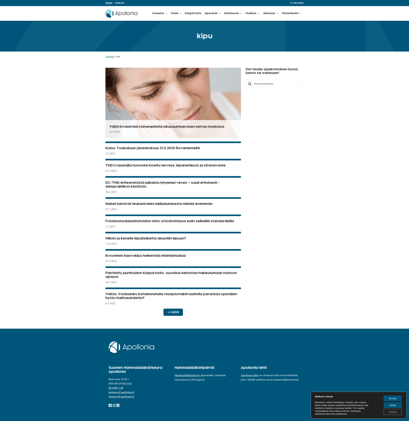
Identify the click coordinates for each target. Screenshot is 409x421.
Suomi (108, 3)
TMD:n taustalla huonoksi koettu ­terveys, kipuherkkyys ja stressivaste (165, 165)
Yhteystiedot (290, 13)
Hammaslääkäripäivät (187, 375)
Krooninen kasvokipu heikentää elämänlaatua (145, 255)
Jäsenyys (269, 13)
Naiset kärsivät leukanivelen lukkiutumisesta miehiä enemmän (158, 204)
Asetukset (392, 411)
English (119, 3)
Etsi (249, 84)
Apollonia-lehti (249, 375)
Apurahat (211, 13)
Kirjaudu (298, 3)
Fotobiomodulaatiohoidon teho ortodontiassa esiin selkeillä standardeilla (169, 221)
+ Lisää (173, 312)
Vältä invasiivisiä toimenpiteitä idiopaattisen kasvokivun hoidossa (166, 126)
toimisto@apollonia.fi (121, 396)
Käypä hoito (193, 13)
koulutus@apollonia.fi (121, 392)
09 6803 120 (116, 388)
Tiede (174, 13)
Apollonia (109, 56)
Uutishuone (231, 13)
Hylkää (393, 405)
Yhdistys (250, 13)
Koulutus (158, 13)
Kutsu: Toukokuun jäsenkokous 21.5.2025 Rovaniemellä (152, 148)
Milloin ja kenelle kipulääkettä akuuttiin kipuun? (145, 238)
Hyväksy (393, 398)
